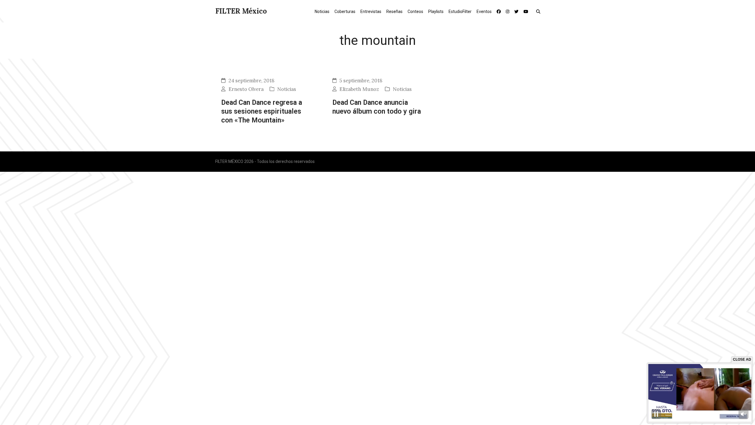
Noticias (286, 89)
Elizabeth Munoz (359, 89)
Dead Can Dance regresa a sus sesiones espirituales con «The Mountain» (261, 111)
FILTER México (241, 11)
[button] (539, 11)
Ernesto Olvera (246, 89)
